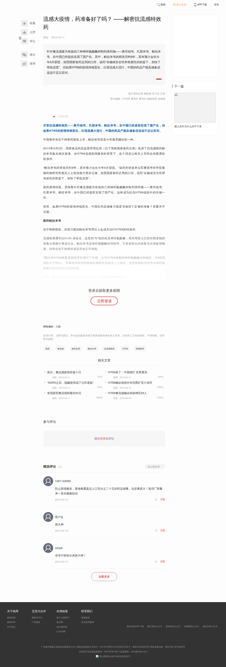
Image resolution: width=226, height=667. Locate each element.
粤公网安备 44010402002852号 (115, 656)
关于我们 (11, 626)
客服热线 (85, 617)
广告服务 (36, 621)
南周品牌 (11, 617)
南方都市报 (61, 626)
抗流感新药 (109, 348)
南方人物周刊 (62, 617)
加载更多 (104, 576)
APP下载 (202, 4)
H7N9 (125, 348)
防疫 (47, 348)
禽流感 (60, 348)
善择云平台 (37, 617)
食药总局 (76, 348)
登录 (216, 4)
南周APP (11, 621)
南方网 (59, 621)
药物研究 (140, 348)
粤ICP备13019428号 (175, 646)
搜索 (162, 4)
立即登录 (104, 300)
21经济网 (60, 631)
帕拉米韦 (92, 348)
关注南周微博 (87, 621)
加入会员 (181, 4)
